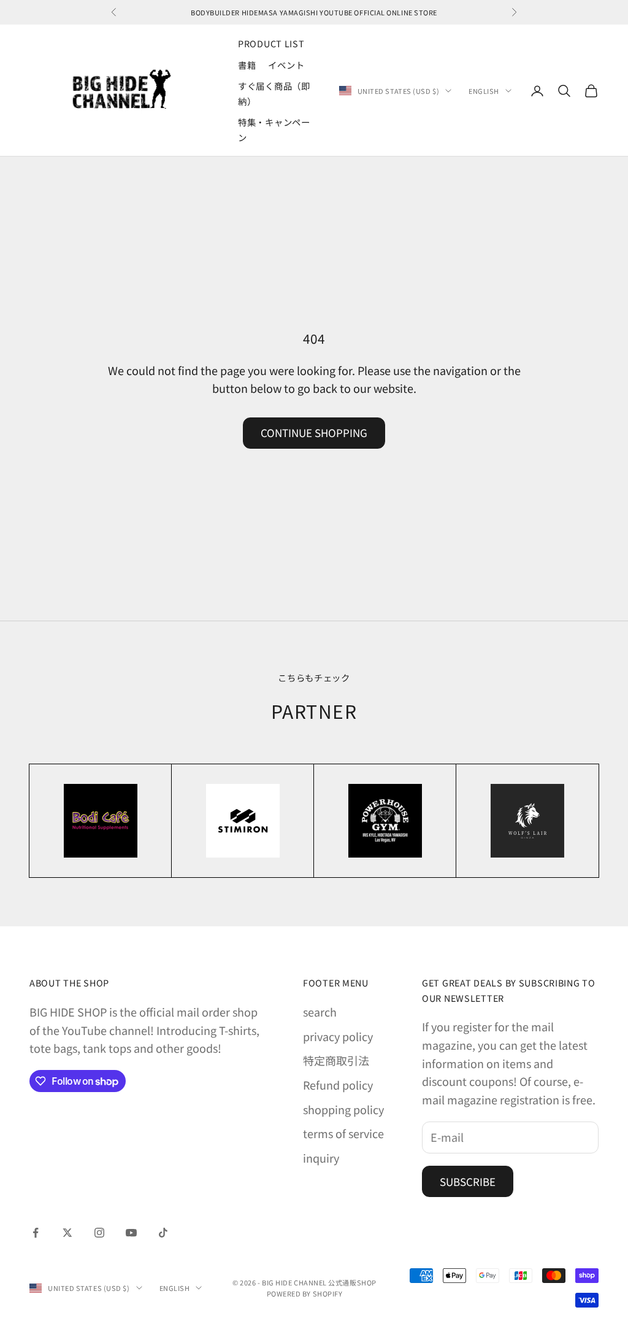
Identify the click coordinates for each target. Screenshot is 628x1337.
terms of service (343, 1133)
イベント (286, 64)
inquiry (321, 1158)
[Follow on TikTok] (163, 1233)
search (320, 1012)
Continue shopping (314, 432)
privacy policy (338, 1036)
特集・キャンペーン (274, 129)
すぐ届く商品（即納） (274, 93)
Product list (271, 43)
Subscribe (468, 1181)
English (484, 91)
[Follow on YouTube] (131, 1233)
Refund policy (338, 1085)
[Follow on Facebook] (35, 1233)
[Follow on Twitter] (67, 1233)
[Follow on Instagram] (99, 1233)
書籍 (247, 64)
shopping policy (343, 1109)
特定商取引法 (336, 1060)
